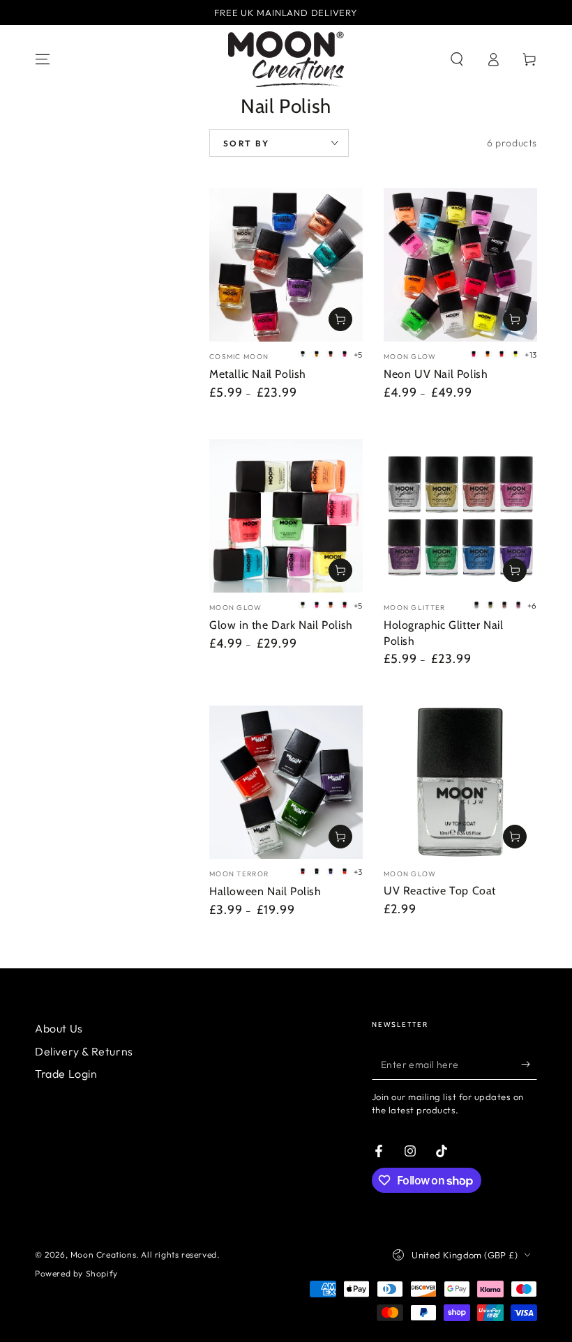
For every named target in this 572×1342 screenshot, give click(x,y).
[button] (457, 59)
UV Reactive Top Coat (440, 890)
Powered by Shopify (76, 1273)
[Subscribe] (529, 1064)
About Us (59, 1028)
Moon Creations (103, 1254)
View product (340, 319)
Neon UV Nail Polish (436, 374)
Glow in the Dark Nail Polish (281, 625)
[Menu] (42, 59)
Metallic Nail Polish (257, 374)
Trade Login (66, 1074)
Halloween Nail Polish (265, 891)
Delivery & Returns (84, 1051)
